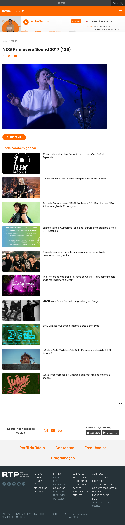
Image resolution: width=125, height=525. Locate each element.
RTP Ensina (39, 491)
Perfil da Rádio (32, 447)
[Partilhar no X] (9, 56)
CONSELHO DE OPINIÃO (102, 484)
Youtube (19, 484)
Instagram (14, 484)
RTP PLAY (57, 473)
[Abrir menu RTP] (62, 3)
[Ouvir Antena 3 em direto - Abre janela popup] (10, 24)
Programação (62, 458)
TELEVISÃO (38, 481)
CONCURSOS (59, 488)
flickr (24, 484)
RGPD (94, 498)
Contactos (64, 447)
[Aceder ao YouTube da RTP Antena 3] (53, 431)
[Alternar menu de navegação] (122, 11)
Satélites (77, 495)
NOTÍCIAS (38, 473)
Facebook (4, 484)
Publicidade (21, 517)
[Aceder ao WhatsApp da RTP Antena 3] (60, 431)
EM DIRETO (58, 477)
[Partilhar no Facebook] (3, 56)
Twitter (9, 484)
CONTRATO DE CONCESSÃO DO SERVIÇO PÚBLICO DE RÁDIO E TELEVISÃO (104, 492)
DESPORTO (38, 477)
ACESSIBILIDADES (80, 491)
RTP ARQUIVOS (40, 488)
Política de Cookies (38, 514)
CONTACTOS (78, 473)
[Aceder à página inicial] (10, 11)
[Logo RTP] (15, 474)
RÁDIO (36, 484)
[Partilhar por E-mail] (15, 56)
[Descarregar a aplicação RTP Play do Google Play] (110, 432)
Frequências (95, 447)
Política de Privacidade (14, 514)
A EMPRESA (97, 473)
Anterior (16, 137)
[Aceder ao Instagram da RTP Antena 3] (46, 431)
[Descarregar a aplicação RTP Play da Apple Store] (93, 432)
